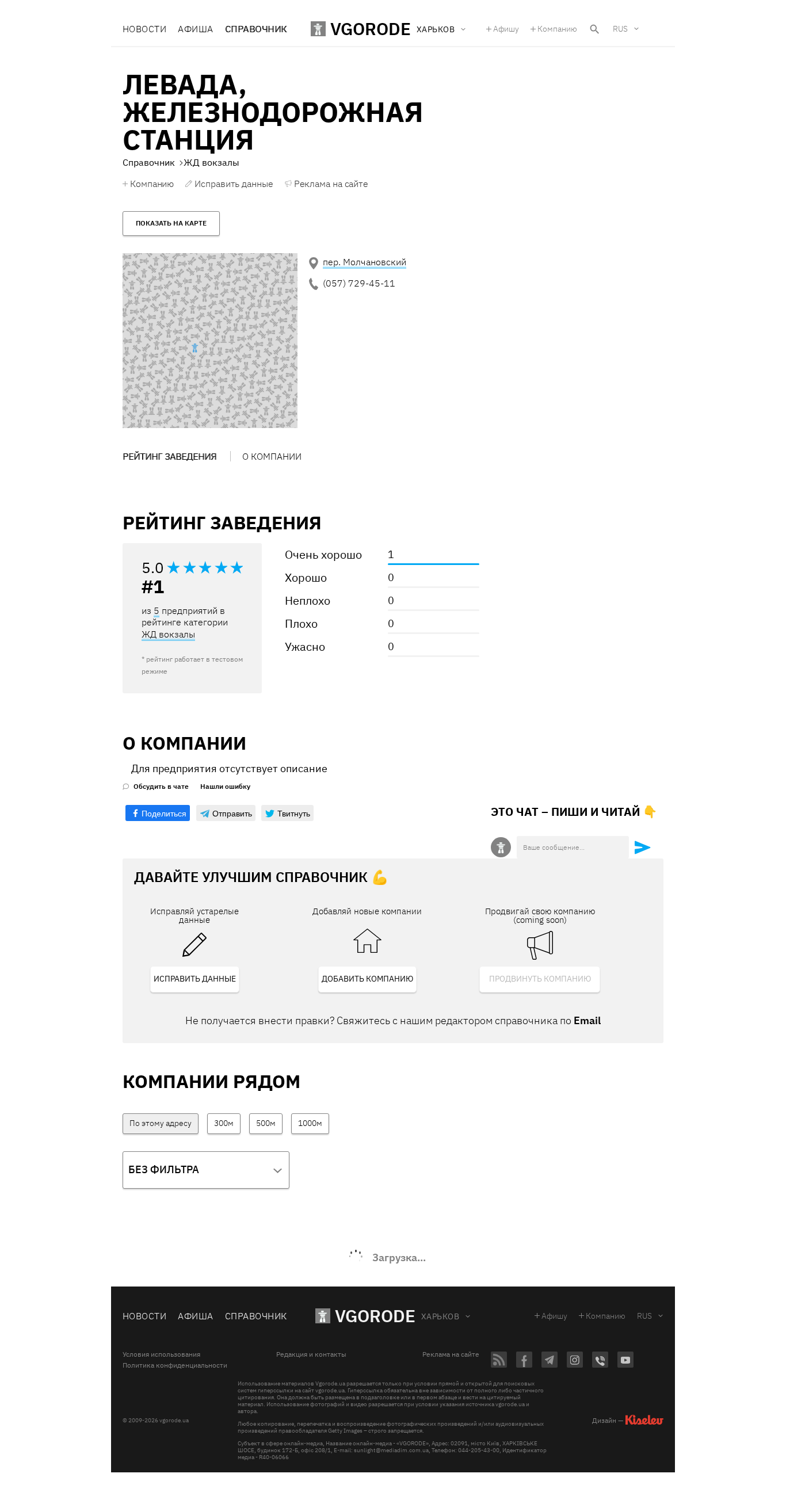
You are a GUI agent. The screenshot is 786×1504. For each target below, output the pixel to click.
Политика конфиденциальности (175, 1365)
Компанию (557, 29)
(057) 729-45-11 (359, 283)
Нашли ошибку (225, 786)
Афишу (506, 29)
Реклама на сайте (331, 183)
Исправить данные (233, 183)
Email (587, 1020)
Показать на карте (171, 223)
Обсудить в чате (161, 786)
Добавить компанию (367, 979)
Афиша (195, 28)
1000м (310, 1123)
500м (266, 1123)
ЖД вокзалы (168, 634)
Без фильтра (163, 1169)
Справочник (256, 28)
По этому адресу (160, 1123)
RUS (620, 29)
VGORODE (375, 1315)
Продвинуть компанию (540, 979)
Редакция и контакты (311, 1354)
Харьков (440, 1316)
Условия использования (161, 1354)
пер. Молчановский (364, 262)
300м (224, 1123)
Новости (144, 28)
